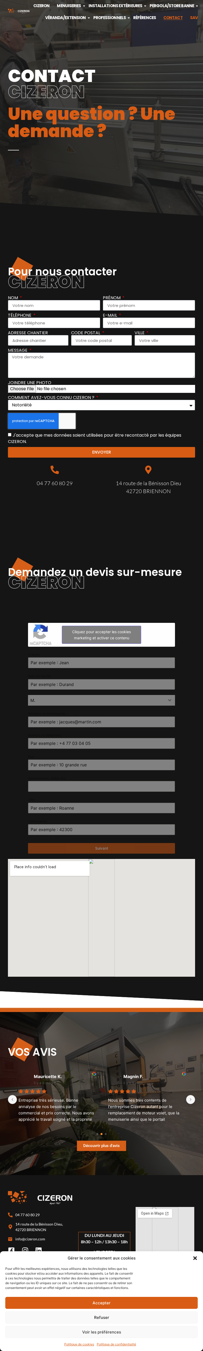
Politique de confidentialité (116, 1344)
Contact (173, 17)
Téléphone (20, 315)
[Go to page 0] (97, 1134)
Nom (13, 298)
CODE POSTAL (86, 333)
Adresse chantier (28, 333)
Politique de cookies (79, 1344)
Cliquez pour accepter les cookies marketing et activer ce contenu (101, 634)
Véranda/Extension (65, 17)
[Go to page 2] (106, 1134)
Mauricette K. (48, 1076)
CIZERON (41, 5)
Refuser (101, 1317)
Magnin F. (133, 1076)
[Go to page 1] (101, 1134)
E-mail (110, 315)
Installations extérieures (115, 5)
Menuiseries (69, 5)
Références (144, 17)
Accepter (101, 1302)
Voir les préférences (101, 1332)
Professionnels (109, 17)
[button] (195, 1258)
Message (18, 350)
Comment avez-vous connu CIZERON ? (51, 398)
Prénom (112, 298)
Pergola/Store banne (172, 5)
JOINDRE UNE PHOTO (29, 383)
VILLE (140, 333)
